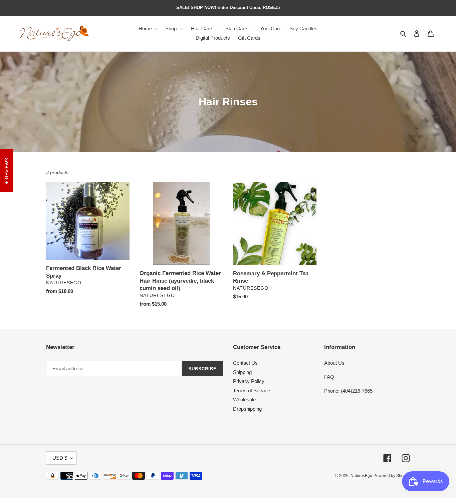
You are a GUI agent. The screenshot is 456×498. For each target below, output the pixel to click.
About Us (334, 363)
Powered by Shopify (392, 475)
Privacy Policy (248, 381)
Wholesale (244, 399)
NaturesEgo (361, 475)
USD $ (59, 458)
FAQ (329, 377)
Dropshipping (247, 409)
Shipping (242, 372)
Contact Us (245, 363)
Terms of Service (251, 390)
